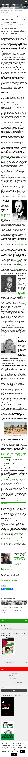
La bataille (3, 582)
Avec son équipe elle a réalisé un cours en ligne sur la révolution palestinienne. (20, 558)
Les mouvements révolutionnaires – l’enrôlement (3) (18, 608)
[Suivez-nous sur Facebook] (23, 621)
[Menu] (26, 2)
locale (2, 385)
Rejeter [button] (22, 751)
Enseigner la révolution (7, 10)
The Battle (20, 346)
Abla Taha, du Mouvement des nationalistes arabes (11, 262)
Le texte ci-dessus (5, 567)
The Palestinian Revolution (17, 564)
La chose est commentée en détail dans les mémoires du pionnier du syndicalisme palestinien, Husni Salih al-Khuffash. (13, 502)
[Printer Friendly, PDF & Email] (3, 586)
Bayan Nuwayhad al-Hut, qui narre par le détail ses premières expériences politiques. (14, 246)
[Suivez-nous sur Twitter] (26, 621)
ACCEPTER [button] (14, 754)
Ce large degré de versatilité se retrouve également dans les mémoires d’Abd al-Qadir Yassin (13, 480)
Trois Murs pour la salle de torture (9, 580)
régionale (8, 385)
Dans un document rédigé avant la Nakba (5, 215)
